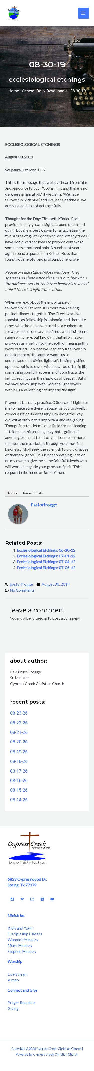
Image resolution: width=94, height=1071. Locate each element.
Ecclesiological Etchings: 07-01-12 (46, 556)
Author (12, 493)
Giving (13, 1008)
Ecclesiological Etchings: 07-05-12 (46, 567)
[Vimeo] (22, 899)
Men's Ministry (20, 945)
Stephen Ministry (22, 951)
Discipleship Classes (25, 934)
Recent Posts (33, 493)
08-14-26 (19, 799)
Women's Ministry (23, 939)
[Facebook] (12, 899)
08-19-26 (19, 751)
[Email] (32, 899)
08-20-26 (19, 741)
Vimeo (13, 980)
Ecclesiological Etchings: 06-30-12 (46, 550)
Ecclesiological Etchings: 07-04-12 (46, 561)
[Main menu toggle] (83, 13)
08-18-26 (19, 761)
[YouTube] (52, 899)
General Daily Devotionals (44, 91)
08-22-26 (19, 722)
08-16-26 (19, 780)
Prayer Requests (22, 1002)
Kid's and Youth (21, 928)
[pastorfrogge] (18, 513)
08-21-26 (19, 732)
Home (13, 91)
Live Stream (18, 974)
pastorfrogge (44, 504)
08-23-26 (19, 713)
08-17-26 (19, 771)
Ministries (16, 915)
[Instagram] (42, 899)
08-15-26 (19, 790)
